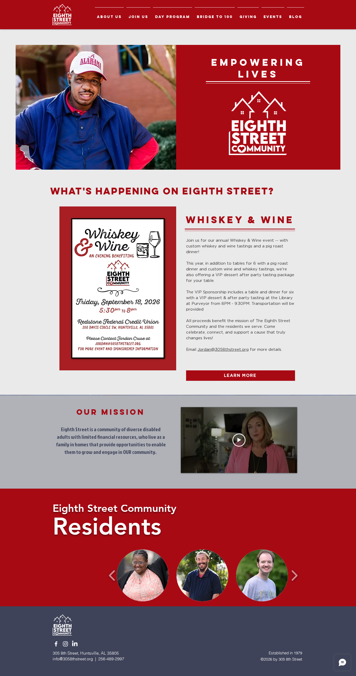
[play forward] (294, 575)
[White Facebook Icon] (56, 644)
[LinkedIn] (74, 644)
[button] (109, 14)
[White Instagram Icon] (65, 644)
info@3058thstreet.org (73, 658)
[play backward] (112, 575)
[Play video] (238, 440)
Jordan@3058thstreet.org (223, 349)
